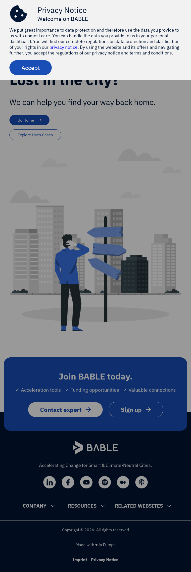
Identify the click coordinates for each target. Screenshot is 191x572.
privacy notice (63, 47)
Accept (30, 68)
